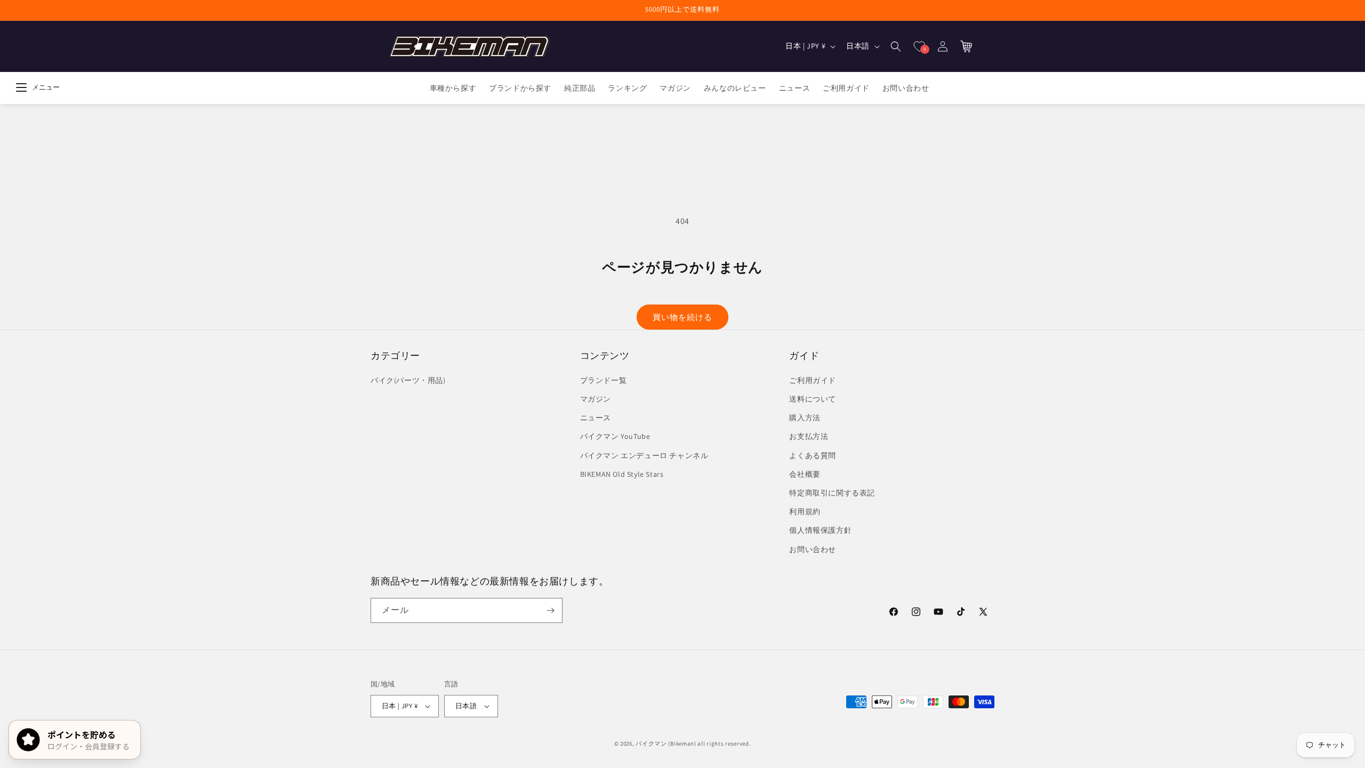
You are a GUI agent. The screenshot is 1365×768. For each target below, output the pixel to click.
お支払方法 (808, 436)
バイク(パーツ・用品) (408, 380)
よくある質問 (812, 455)
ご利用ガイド (812, 380)
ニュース (595, 417)
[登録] (550, 610)
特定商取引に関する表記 (832, 493)
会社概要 (804, 474)
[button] (896, 46)
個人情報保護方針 (820, 530)
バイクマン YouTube (615, 436)
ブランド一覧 (603, 380)
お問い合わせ (812, 549)
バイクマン (651, 743)
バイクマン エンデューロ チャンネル (644, 455)
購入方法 (804, 417)
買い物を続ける (682, 317)
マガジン (595, 399)
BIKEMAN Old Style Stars (622, 474)
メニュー (46, 87)
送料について (812, 399)
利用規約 (804, 511)
